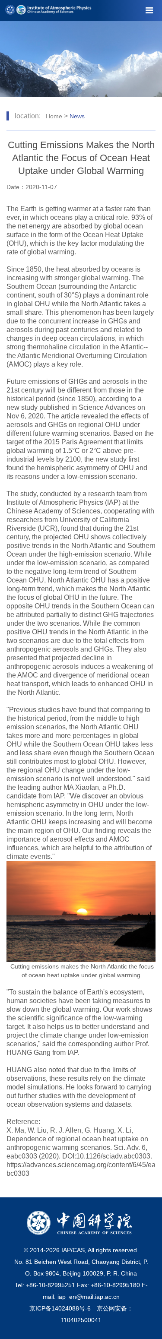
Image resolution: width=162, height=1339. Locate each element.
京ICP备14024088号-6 (60, 1308)
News (77, 116)
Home (54, 116)
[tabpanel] (81, 59)
